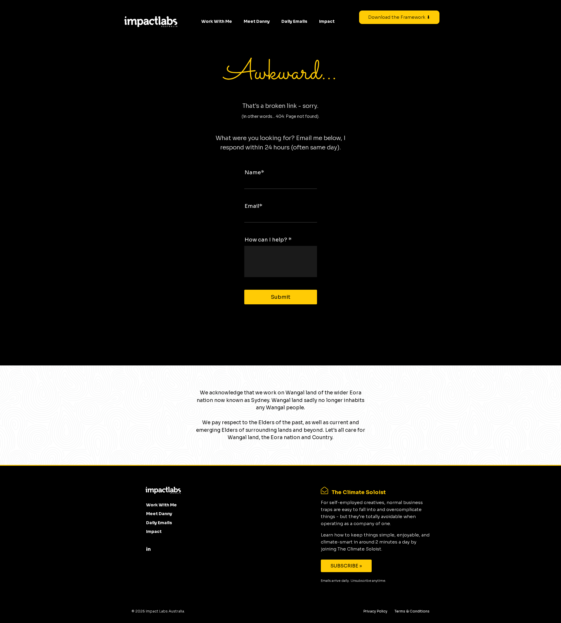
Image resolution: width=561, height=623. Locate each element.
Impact (327, 21)
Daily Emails (294, 21)
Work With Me (216, 21)
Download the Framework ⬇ (399, 17)
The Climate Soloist (359, 492)
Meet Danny (257, 21)
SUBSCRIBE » (346, 566)
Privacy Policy (375, 611)
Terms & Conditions (412, 611)
